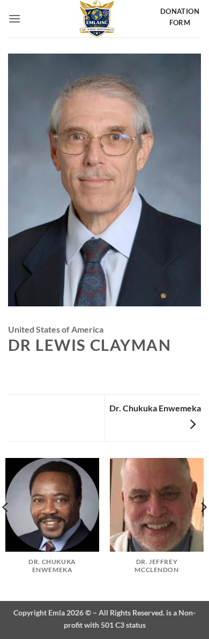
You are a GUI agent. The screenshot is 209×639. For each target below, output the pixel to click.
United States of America (55, 329)
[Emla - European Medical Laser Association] (97, 18)
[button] (14, 18)
